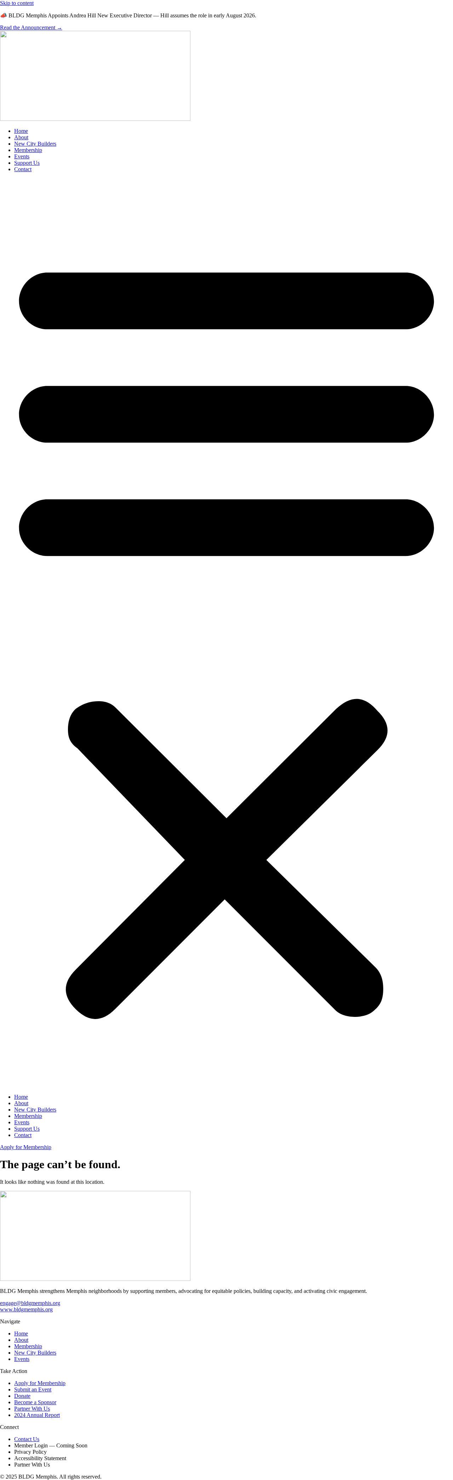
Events (21, 156)
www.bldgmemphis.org (26, 1309)
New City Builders (35, 144)
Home (21, 131)
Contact (22, 169)
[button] (226, 633)
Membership (28, 150)
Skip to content (17, 3)
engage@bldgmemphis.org (30, 1303)
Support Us (27, 163)
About (21, 137)
